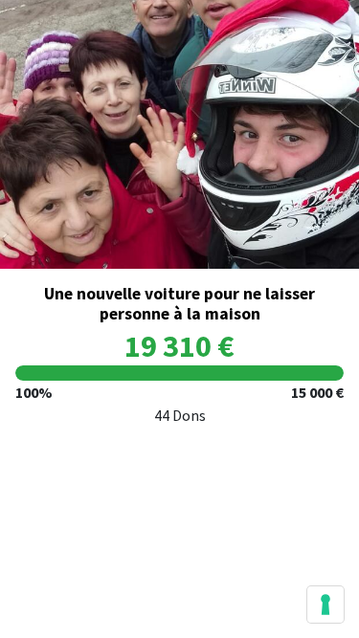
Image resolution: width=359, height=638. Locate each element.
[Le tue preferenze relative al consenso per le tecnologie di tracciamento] (325, 604)
